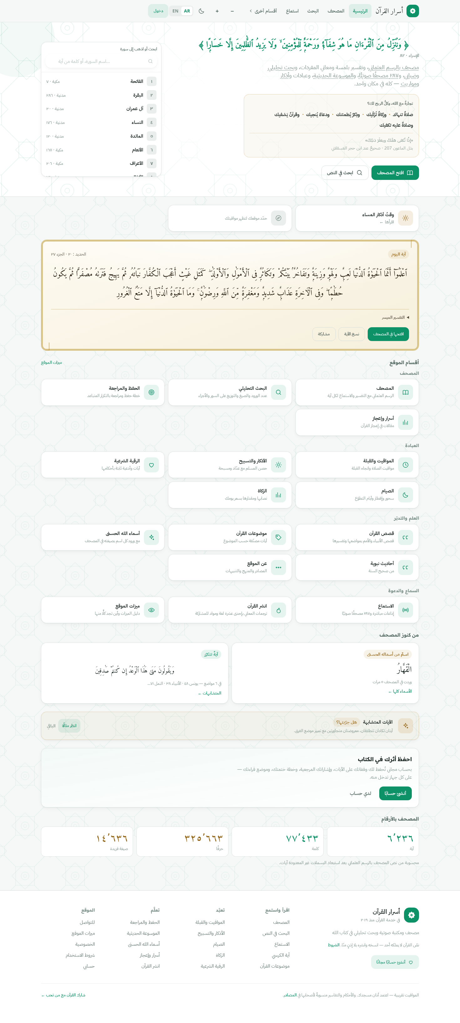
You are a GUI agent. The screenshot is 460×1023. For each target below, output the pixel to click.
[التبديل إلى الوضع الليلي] (201, 10)
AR (187, 11)
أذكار (284, 75)
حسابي (89, 966)
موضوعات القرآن (274, 966)
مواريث (409, 83)
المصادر (290, 995)
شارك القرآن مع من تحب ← (63, 995)
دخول (158, 10)
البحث (313, 11)
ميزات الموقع (51, 362)
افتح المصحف (390, 172)
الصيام (219, 944)
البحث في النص (276, 933)
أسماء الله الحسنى (144, 944)
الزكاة (220, 955)
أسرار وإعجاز (150, 955)
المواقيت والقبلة (210, 922)
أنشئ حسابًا (395, 793)
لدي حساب (360, 793)
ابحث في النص (340, 172)
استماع (292, 11)
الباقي (51, 726)
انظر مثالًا (69, 725)
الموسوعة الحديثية (333, 75)
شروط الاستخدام (80, 955)
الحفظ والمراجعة (145, 922)
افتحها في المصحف (388, 334)
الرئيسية (360, 11)
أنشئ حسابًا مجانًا (390, 962)
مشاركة (324, 334)
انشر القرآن (150, 966)
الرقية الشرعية (213, 966)
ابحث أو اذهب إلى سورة (138, 49)
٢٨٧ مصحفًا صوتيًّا (379, 75)
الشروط (334, 945)
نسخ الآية (351, 334)
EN (175, 11)
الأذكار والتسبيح (211, 933)
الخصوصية (85, 944)
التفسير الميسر (393, 317)
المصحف (336, 11)
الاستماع (281, 944)
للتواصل (87, 922)
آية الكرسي (280, 955)
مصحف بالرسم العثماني (394, 67)
